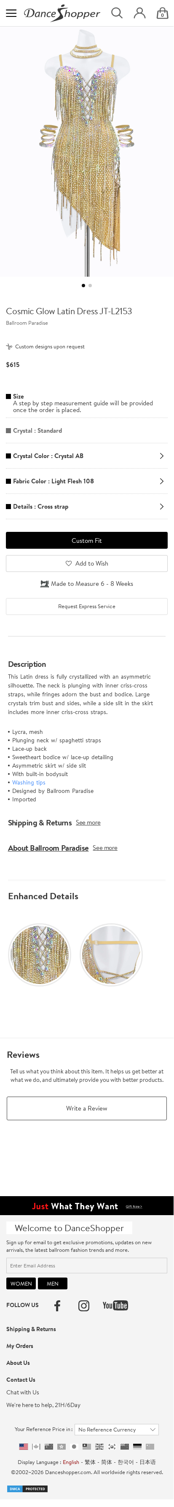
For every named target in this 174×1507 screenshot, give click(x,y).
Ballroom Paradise (27, 322)
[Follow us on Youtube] (115, 1305)
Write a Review (86, 1108)
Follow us (22, 1305)
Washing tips (29, 782)
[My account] (140, 13)
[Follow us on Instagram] (84, 1306)
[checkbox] (86, 606)
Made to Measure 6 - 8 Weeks (92, 583)
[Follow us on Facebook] (57, 1306)
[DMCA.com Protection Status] (27, 1488)
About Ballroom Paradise (48, 847)
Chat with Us (22, 1392)
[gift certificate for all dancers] (87, 1205)
